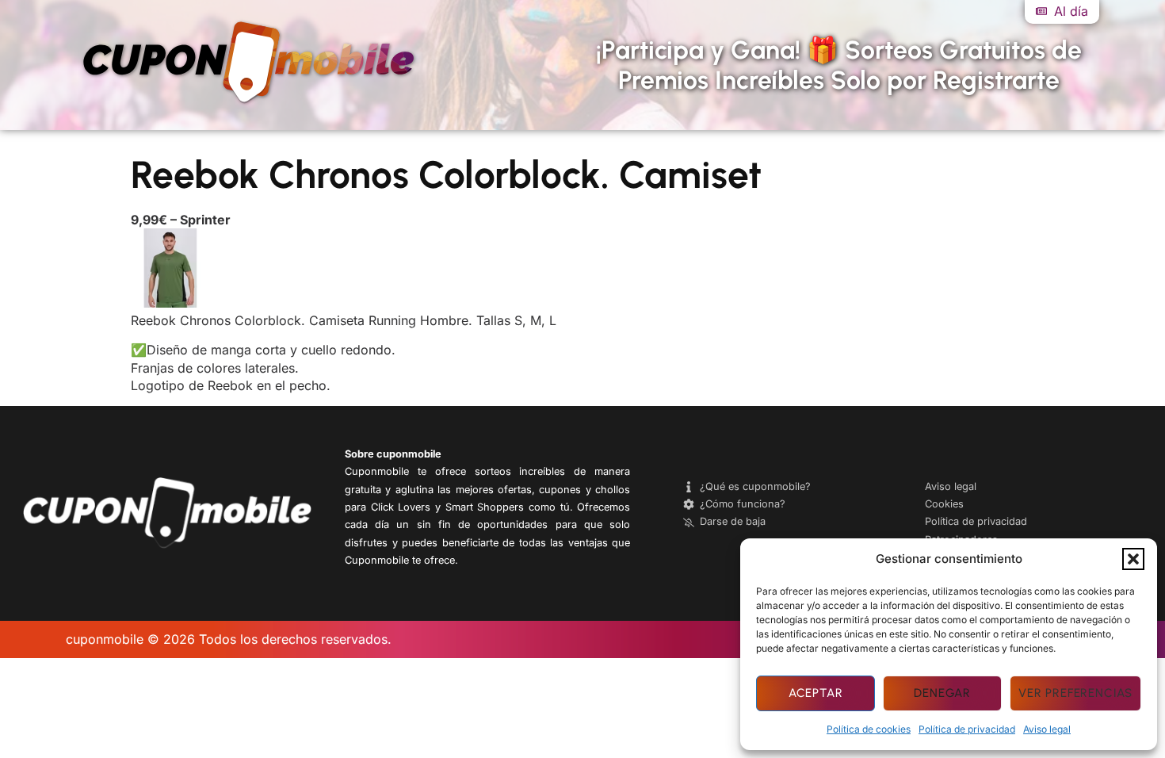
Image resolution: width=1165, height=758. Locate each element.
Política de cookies (869, 729)
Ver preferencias (1075, 693)
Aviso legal (1047, 729)
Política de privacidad (967, 729)
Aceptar (816, 693)
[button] (1133, 559)
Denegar (942, 693)
